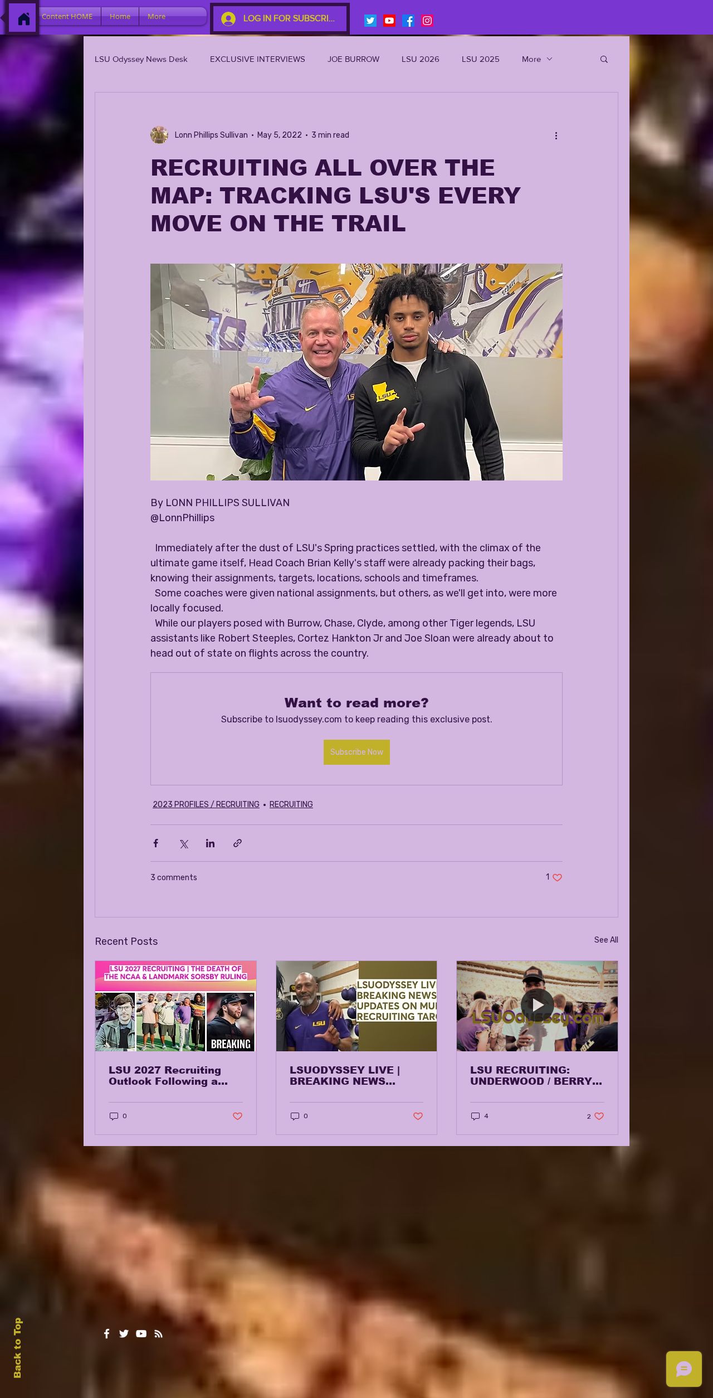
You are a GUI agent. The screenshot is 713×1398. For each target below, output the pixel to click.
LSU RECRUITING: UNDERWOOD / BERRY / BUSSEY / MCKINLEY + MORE (534, 1076)
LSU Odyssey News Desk (141, 59)
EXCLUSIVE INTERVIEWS (257, 59)
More (531, 59)
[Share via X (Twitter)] (183, 843)
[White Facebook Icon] (106, 1333)
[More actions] (556, 135)
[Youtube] (389, 20)
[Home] (24, 19)
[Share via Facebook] (155, 843)
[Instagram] (427, 20)
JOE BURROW (353, 59)
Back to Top (17, 1348)
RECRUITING (291, 804)
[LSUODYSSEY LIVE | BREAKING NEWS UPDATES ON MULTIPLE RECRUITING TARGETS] (356, 1006)
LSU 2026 (420, 59)
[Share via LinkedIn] (210, 843)
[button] (604, 58)
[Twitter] (370, 20)
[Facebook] (408, 20)
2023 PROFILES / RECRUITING (206, 804)
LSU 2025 (481, 59)
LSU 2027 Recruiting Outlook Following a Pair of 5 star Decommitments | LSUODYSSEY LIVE (165, 1076)
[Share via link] (237, 843)
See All (606, 940)
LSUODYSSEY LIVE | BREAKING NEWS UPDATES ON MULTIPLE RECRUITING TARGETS (356, 1076)
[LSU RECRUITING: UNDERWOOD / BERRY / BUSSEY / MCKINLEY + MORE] (537, 1006)
